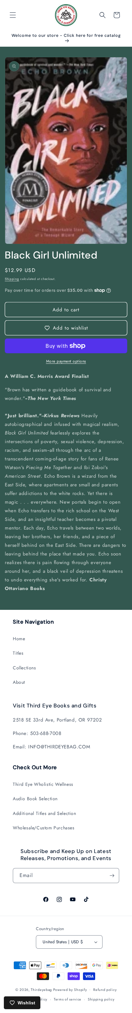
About (19, 682)
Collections (24, 668)
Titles (18, 653)
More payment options (66, 361)
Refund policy (105, 989)
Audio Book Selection (35, 798)
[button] (13, 15)
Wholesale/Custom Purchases (44, 828)
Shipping (12, 278)
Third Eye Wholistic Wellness (43, 784)
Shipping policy (101, 999)
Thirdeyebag (41, 989)
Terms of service (67, 999)
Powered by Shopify (70, 989)
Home (19, 638)
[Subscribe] (112, 875)
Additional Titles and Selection (44, 813)
